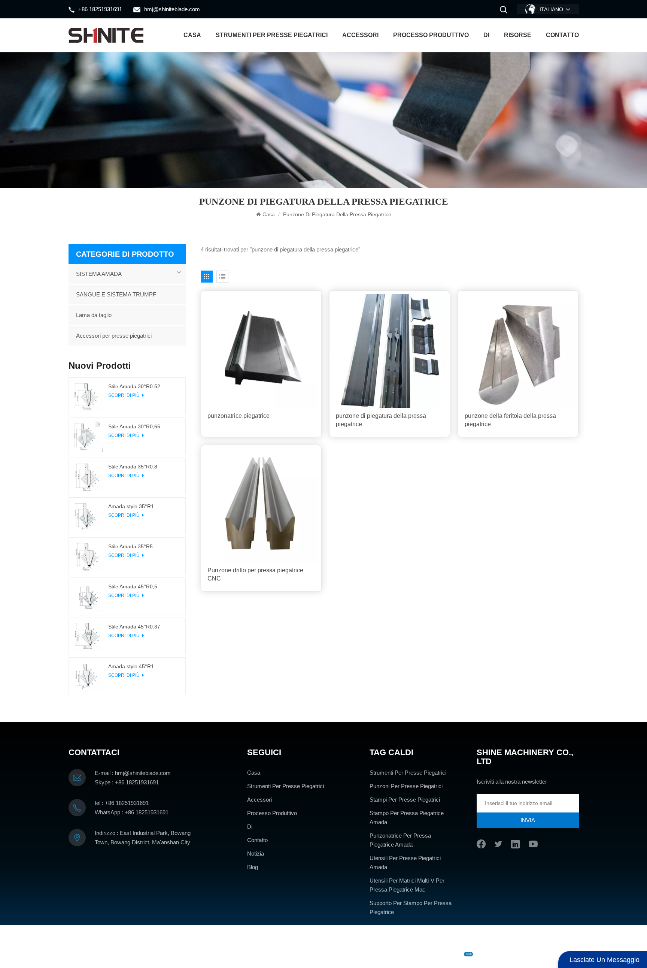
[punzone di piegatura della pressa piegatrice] (389, 351)
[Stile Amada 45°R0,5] (87, 596)
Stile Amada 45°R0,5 (132, 586)
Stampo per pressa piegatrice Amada (407, 817)
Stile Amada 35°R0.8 (132, 467)
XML (390, 954)
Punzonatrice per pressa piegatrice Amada (400, 840)
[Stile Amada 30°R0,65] (87, 436)
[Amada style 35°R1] (87, 516)
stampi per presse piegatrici (405, 799)
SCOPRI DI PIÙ (124, 395)
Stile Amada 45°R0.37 (134, 627)
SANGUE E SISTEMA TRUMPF (116, 294)
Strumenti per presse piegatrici (272, 35)
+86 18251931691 (100, 9)
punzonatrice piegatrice (238, 416)
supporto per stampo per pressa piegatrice (411, 907)
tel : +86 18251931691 (122, 803)
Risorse (517, 35)
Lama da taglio (94, 315)
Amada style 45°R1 (131, 666)
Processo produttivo (431, 35)
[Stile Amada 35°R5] (87, 556)
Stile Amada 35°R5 (130, 546)
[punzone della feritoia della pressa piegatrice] (518, 351)
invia (527, 820)
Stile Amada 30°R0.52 (134, 386)
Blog (252, 867)
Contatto (562, 35)
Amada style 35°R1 (131, 506)
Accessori (360, 35)
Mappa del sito (362, 954)
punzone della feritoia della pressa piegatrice (510, 420)
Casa (192, 35)
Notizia (255, 853)
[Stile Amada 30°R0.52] (87, 396)
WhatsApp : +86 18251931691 (131, 812)
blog (334, 954)
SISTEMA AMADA (99, 274)
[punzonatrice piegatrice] (261, 351)
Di (486, 35)
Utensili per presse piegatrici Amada (405, 862)
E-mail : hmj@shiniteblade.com (133, 773)
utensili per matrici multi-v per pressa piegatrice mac (407, 885)
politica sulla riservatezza (430, 954)
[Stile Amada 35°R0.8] (87, 476)
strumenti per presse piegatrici (408, 772)
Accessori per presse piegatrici (114, 335)
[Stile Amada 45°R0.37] (87, 636)
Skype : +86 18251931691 (127, 782)
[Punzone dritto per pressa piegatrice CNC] (261, 505)
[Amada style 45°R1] (87, 676)
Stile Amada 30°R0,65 (134, 426)
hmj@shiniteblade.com (172, 9)
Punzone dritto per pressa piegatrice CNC (255, 574)
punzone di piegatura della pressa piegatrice (381, 420)
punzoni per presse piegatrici (406, 786)
